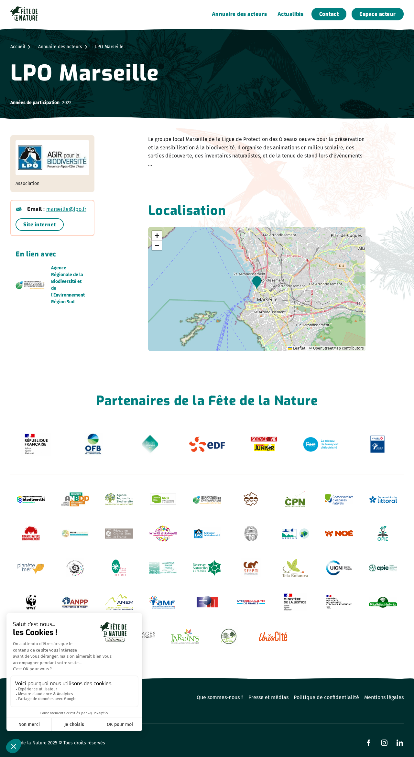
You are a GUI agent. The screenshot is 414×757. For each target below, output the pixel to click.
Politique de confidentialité (326, 697)
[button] (256, 282)
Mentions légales (384, 697)
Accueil (17, 46)
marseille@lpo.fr (66, 209)
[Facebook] (368, 742)
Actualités (291, 14)
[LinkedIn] (399, 742)
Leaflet (298, 348)
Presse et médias (268, 697)
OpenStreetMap (327, 348)
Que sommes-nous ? (220, 697)
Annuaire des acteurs (239, 14)
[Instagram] (384, 742)
